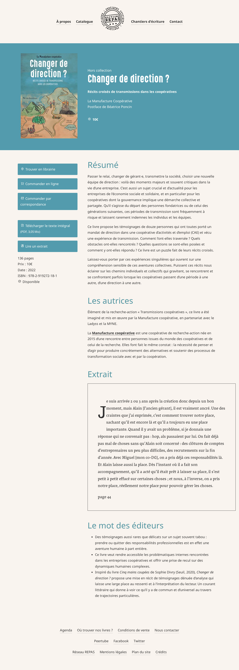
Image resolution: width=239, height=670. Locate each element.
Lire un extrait (36, 246)
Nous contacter (167, 630)
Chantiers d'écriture (147, 21)
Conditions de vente (134, 630)
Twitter (139, 641)
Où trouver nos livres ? (95, 630)
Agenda (66, 630)
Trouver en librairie (39, 169)
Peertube (101, 641)
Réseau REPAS (83, 652)
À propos (63, 21)
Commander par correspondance (35, 201)
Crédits (161, 652)
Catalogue (84, 21)
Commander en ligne (41, 183)
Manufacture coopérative (113, 333)
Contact (176, 21)
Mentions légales (113, 652)
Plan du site (141, 652)
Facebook (121, 641)
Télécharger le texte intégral (45, 228)
